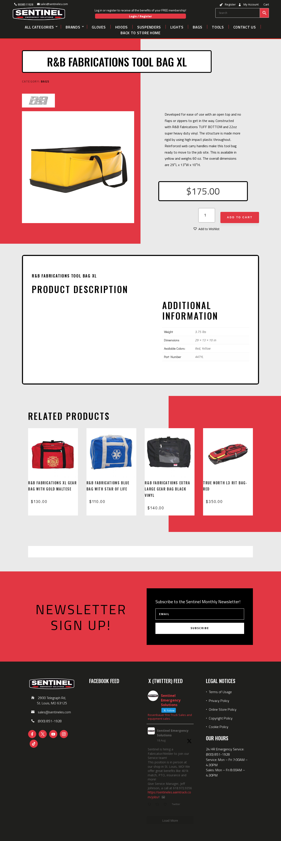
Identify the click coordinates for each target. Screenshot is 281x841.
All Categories (39, 27)
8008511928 (25, 4)
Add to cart (239, 217)
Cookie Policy (218, 726)
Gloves (99, 27)
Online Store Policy (222, 709)
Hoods (121, 27)
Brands (73, 27)
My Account (251, 4)
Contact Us (244, 27)
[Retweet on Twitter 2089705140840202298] (158, 805)
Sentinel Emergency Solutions (173, 732)
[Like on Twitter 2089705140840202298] (166, 805)
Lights (176, 27)
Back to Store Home (140, 32)
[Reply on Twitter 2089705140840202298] (150, 805)
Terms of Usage (220, 691)
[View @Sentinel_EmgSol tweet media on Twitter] (163, 797)
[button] (206, 229)
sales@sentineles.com (54, 4)
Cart (266, 4)
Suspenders (149, 27)
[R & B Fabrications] (38, 101)
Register (230, 4)
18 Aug (161, 740)
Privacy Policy (219, 700)
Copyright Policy (220, 718)
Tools (218, 27)
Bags (197, 27)
